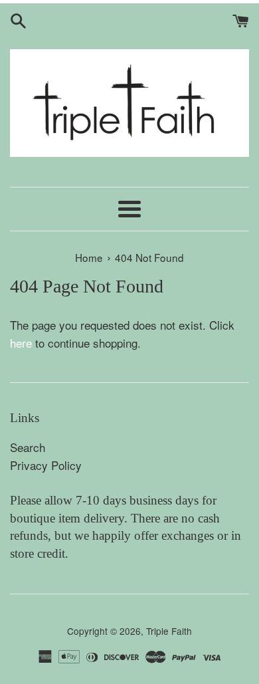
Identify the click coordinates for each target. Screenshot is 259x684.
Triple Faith (169, 630)
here (21, 342)
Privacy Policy (46, 465)
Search (27, 447)
